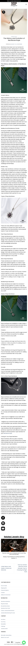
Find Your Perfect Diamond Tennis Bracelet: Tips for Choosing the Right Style (22, 568)
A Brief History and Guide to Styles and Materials (6, 568)
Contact (3, 592)
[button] (26, 4)
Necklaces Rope (7, 433)
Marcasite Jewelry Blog (6, 635)
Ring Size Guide (4, 603)
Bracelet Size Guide (5, 606)
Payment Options (5, 590)
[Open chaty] (24, 642)
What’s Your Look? (5, 637)
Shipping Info (4, 588)
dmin (21, 44)
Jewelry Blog (14, 36)
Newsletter (3, 624)
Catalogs (3, 626)
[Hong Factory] (14, 4)
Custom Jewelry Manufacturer (7, 610)
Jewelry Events (4, 628)
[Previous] (1, 548)
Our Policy (3, 621)
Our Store (3, 619)
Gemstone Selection (5, 601)
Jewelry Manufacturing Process (8, 612)
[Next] (26, 548)
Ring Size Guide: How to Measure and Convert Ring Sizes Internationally (14, 554)
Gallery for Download (5, 594)
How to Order (4, 585)
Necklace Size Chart (5, 608)
